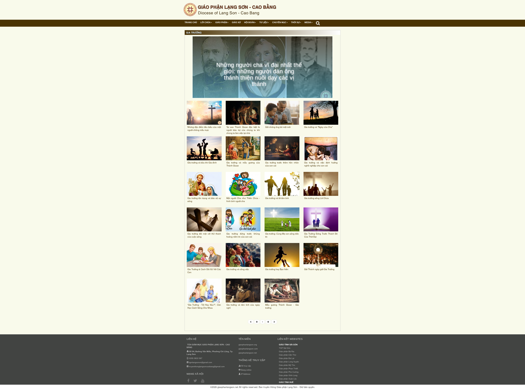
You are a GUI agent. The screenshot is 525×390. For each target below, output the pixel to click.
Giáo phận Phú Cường (288, 372)
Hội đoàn (249, 22)
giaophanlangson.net (248, 353)
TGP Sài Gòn (284, 348)
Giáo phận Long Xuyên (289, 362)
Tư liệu (263, 22)
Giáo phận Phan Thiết (288, 368)
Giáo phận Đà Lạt (286, 358)
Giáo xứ (236, 22)
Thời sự (295, 22)
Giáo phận (221, 22)
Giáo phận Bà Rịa (286, 351)
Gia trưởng (194, 32)
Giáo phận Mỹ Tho (287, 365)
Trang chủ (191, 22)
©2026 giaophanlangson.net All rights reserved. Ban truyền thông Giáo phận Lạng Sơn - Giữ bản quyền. (262, 387)
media (307, 22)
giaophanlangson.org (248, 345)
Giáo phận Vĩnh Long (288, 375)
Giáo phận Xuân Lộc (288, 379)
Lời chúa (205, 22)
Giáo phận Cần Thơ (287, 355)
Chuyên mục (279, 22)
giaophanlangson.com (248, 349)
